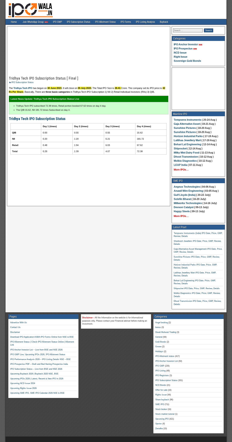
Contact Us (15, 327)
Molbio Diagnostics (185, 160)
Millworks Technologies (188, 203)
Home (14, 21)
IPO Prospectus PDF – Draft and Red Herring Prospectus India (39, 364)
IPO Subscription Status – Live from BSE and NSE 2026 (36, 369)
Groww (158, 346)
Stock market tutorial (164, 414)
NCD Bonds (160, 385)
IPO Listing (160, 371)
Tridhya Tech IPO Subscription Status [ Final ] (43, 78)
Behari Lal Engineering (187, 144)
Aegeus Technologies (187, 186)
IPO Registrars (162, 375)
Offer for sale (161, 390)
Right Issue (180, 56)
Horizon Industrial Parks (188, 136)
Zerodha (159, 428)
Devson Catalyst (183, 207)
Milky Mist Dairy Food (186, 152)
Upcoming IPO (162, 419)
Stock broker (161, 409)
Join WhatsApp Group (33, 21)
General (158, 337)
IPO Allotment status (164, 356)
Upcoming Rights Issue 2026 (23, 388)
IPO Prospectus (183, 48)
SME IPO (159, 404)
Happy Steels (182, 211)
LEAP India (180, 165)
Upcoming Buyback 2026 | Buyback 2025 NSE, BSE (34, 374)
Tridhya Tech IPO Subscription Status (37, 119)
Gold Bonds (160, 342)
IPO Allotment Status (105, 21)
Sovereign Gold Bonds (187, 61)
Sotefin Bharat (182, 199)
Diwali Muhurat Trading (165, 332)
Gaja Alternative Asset (187, 124)
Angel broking (161, 322)
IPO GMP (57, 21)
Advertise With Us (18, 322)
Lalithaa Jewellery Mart (187, 140)
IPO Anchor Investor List (166, 361)
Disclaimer (15, 332)
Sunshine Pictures (185, 128)
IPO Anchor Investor (186, 44)
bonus (158, 327)
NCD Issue (180, 52)
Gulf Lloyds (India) (185, 195)
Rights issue (161, 395)
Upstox (158, 423)
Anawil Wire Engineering (188, 190)
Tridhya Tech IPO (22, 88)
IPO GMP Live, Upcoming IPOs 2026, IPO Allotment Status (37, 354)
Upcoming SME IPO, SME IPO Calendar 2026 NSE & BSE (37, 393)
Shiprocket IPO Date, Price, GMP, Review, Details (197, 288)
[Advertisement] (88, 51)
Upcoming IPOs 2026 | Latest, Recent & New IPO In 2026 (36, 378)
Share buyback (162, 399)
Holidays (159, 351)
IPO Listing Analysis (145, 21)
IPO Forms (125, 21)
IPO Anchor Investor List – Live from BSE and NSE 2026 (36, 350)
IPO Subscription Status (78, 21)
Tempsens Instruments (187, 119)
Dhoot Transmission (186, 156)
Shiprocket (180, 148)
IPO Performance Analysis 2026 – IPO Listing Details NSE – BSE (40, 359)
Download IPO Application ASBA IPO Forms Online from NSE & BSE (42, 337)
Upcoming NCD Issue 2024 (22, 383)
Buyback (164, 21)
